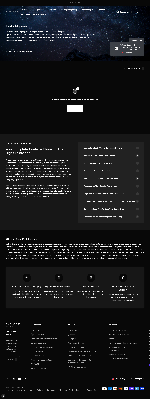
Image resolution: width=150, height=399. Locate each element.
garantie (71, 334)
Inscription (72, 339)
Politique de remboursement (16, 390)
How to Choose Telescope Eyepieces (123, 343)
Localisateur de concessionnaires (44, 339)
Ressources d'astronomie (119, 334)
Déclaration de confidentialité (42, 347)
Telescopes (26, 10)
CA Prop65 (35, 364)
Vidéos (111, 339)
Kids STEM (25, 14)
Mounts (53, 10)
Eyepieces (40, 10)
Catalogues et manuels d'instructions (83, 351)
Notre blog (35, 330)
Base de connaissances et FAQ (80, 356)
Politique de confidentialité (57, 390)
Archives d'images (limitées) (41, 360)
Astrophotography (69, 10)
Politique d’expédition (76, 390)
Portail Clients (73, 330)
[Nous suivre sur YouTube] (19, 378)
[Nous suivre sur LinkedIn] (25, 378)
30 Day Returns (75, 3)
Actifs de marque (37, 356)
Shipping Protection (76, 347)
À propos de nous (38, 334)
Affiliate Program (37, 351)
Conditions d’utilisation (36, 390)
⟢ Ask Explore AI (121, 12)
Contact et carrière (38, 343)
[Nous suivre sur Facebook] (7, 378)
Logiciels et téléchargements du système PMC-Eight (80, 361)
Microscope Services (76, 343)
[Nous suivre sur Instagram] (13, 378)
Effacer (75, 108)
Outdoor (102, 10)
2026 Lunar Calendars (117, 330)
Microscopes (87, 10)
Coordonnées (91, 390)
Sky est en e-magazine (117, 354)
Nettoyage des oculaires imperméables (118, 348)
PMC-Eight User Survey (77, 367)
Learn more (36, 297)
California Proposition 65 (118, 358)
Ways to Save (38, 14)
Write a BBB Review (38, 368)
